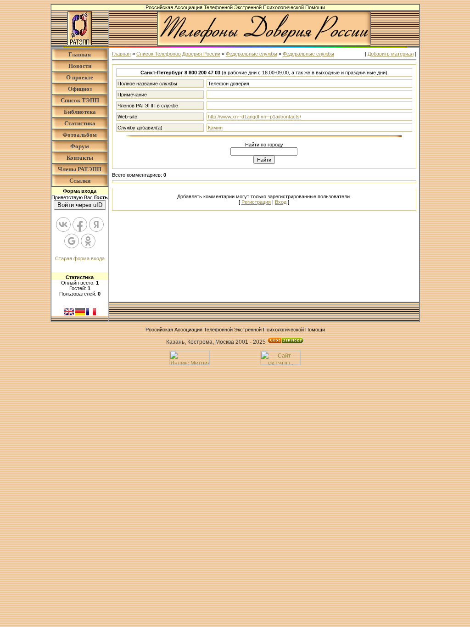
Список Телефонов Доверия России (178, 53)
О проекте (79, 77)
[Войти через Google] (71, 241)
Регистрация (256, 202)
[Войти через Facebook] (80, 224)
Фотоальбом (79, 134)
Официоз (80, 88)
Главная (79, 54)
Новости (79, 65)
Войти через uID (79, 205)
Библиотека (80, 111)
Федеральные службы (251, 53)
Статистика (79, 123)
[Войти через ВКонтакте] (63, 224)
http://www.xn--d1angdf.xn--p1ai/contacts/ (254, 116)
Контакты (80, 157)
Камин (215, 127)
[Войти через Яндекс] (96, 224)
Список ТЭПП (80, 100)
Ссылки (79, 180)
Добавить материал (391, 53)
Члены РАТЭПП (79, 169)
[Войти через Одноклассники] (88, 241)
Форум (79, 146)
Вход (280, 202)
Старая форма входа (80, 258)
